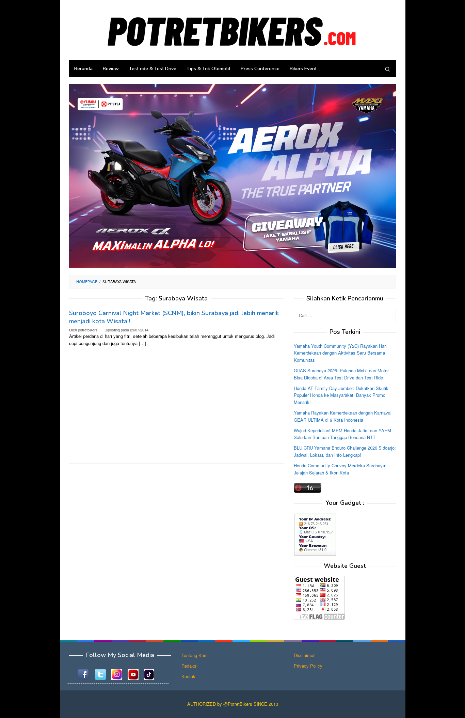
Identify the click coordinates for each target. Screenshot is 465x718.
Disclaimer (304, 655)
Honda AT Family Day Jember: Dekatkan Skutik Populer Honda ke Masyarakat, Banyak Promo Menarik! (341, 395)
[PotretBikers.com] (232, 29)
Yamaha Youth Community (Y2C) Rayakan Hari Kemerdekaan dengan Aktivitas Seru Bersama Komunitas (340, 352)
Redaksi (189, 665)
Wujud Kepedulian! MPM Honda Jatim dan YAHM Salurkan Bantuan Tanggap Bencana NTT (342, 433)
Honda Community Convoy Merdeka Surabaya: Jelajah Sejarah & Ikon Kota (340, 468)
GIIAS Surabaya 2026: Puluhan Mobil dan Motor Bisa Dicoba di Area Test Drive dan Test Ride (341, 374)
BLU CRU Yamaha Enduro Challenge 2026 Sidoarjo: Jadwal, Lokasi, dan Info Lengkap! (345, 451)
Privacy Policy (308, 665)
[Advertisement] (176, 408)
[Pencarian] (387, 68)
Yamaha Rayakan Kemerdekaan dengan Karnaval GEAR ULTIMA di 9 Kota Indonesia (342, 416)
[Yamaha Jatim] (232, 175)
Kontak (188, 676)
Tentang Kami (195, 655)
